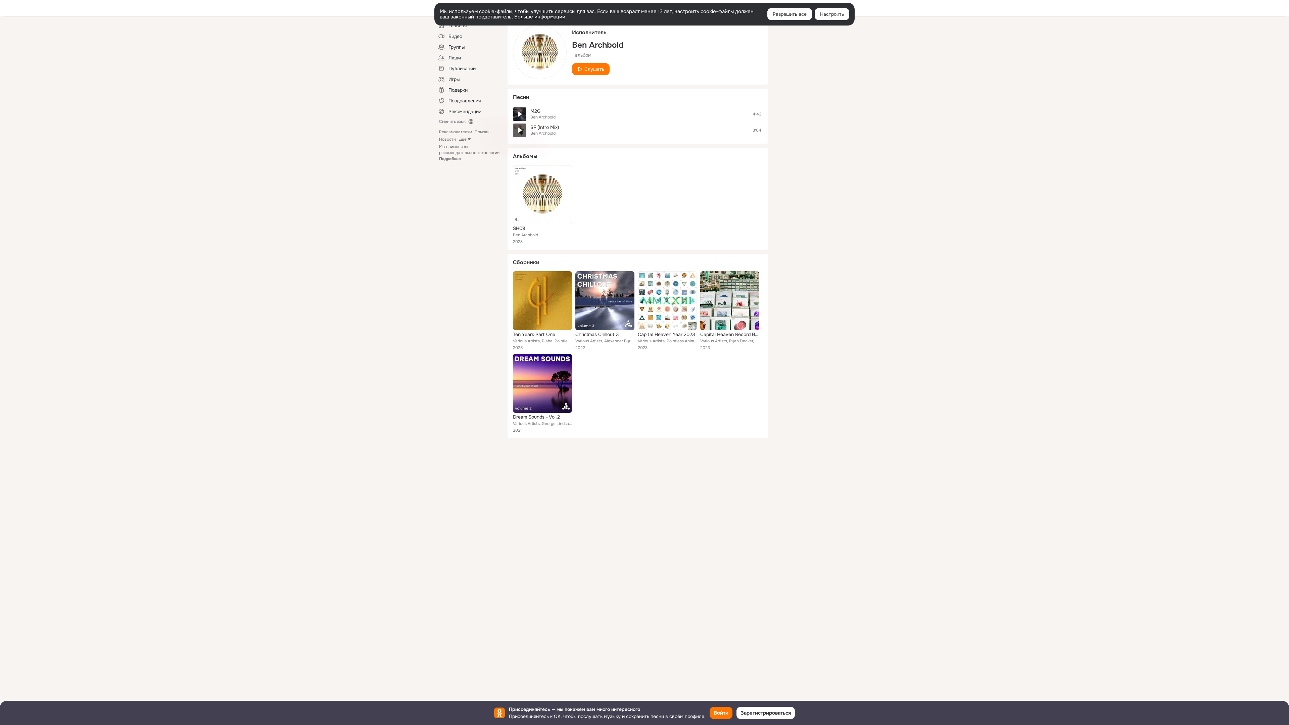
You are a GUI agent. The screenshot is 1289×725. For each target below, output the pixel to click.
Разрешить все (790, 14)
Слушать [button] (594, 69)
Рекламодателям (455, 132)
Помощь (482, 132)
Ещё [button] (463, 139)
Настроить (832, 14)
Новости (447, 139)
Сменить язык (452, 121)
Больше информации (539, 16)
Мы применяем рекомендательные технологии (469, 152)
